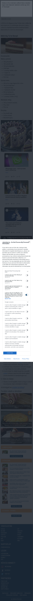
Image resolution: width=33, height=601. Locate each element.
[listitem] (16, 271)
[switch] (27, 275)
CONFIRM (10, 353)
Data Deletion (7, 358)
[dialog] (16, 300)
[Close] (29, 242)
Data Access (16, 358)
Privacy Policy (25, 358)
